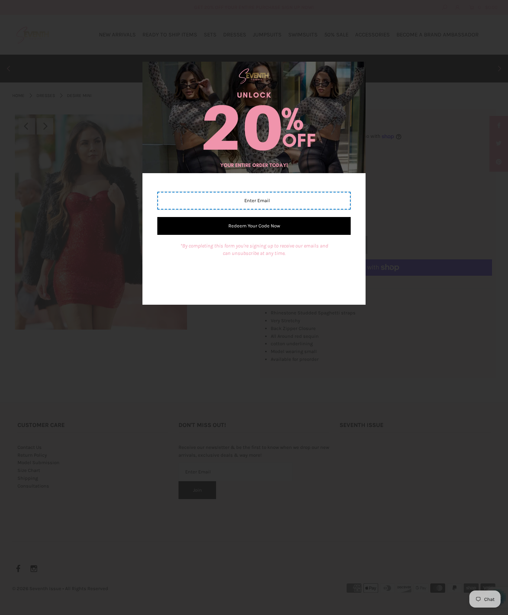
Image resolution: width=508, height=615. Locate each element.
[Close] (357, 70)
